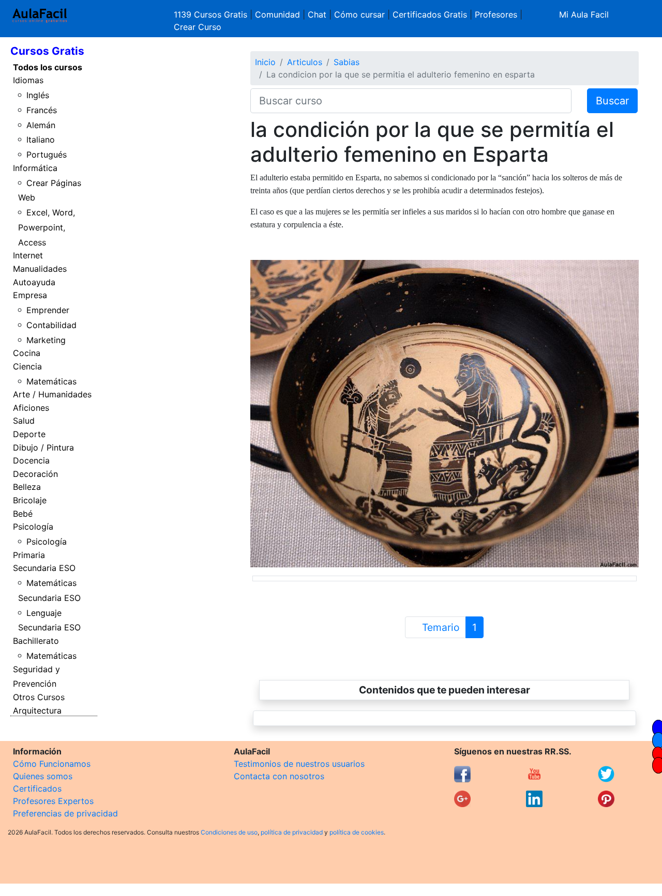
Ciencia (27, 366)
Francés (41, 110)
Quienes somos (42, 776)
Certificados (37, 788)
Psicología (33, 526)
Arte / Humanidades (52, 394)
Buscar (612, 101)
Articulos (304, 62)
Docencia (31, 460)
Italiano (40, 139)
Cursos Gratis (47, 50)
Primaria (29, 555)
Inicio (265, 62)
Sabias (346, 62)
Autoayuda (34, 282)
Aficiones (31, 408)
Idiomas (28, 80)
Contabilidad (51, 325)
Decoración (35, 474)
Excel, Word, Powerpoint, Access (47, 227)
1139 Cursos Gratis (212, 14)
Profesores (496, 14)
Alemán (40, 125)
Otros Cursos (39, 697)
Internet (28, 255)
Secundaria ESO (44, 568)
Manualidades (40, 269)
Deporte (29, 434)
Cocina (26, 353)
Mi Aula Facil (584, 14)
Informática (35, 168)
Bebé (23, 513)
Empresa (30, 295)
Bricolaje (30, 500)
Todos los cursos (47, 67)
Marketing (46, 340)
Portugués (46, 154)
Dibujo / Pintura (43, 447)
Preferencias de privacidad (65, 813)
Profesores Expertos (53, 801)
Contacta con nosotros (279, 776)
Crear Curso (197, 27)
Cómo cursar (359, 14)
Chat (317, 14)
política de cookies (356, 832)
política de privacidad (292, 832)
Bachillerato (36, 641)
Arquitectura (37, 710)
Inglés (37, 95)
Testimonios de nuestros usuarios (299, 764)
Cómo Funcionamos (52, 764)
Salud (24, 420)
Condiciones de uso (229, 832)
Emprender (47, 310)
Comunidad (277, 14)
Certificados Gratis (430, 14)
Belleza (27, 487)
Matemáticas (51, 381)
